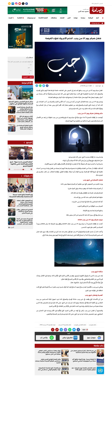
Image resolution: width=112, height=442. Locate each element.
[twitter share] (43, 85)
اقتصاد (62, 18)
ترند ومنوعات (31, 18)
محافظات (54, 18)
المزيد (12, 227)
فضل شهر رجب (92, 324)
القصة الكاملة (43, 18)
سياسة (83, 18)
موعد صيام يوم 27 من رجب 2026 (47, 324)
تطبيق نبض (67, 338)
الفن (68, 18)
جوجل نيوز (91, 338)
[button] (31, 169)
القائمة (19, 18)
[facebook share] (47, 85)
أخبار (97, 18)
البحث (10, 18)
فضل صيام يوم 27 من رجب (64, 324)
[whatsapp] (57, 329)
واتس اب (43, 338)
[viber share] (37, 85)
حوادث (76, 18)
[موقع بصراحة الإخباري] (97, 10)
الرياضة (90, 18)
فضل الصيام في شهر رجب (80, 324)
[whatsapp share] (40, 85)
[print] (52, 329)
